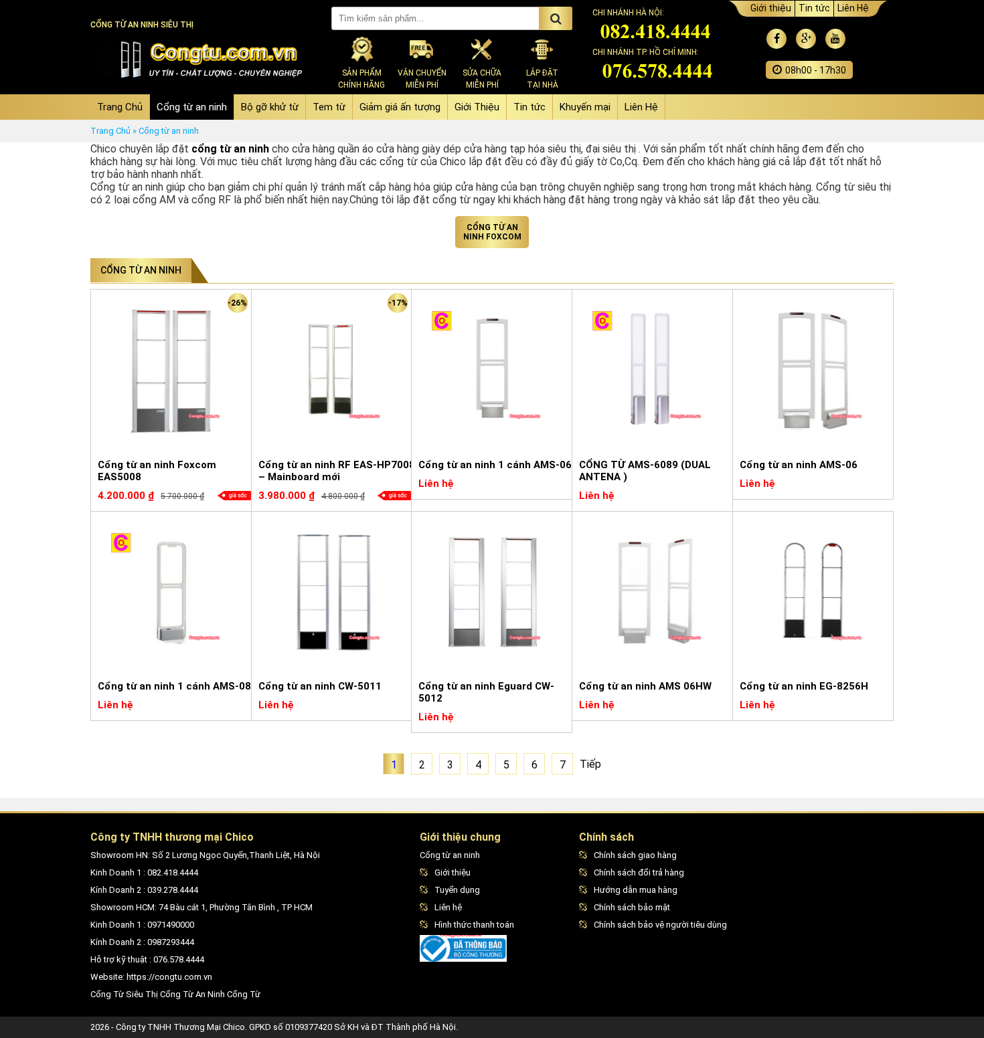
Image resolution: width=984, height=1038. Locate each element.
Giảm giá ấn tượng (399, 107)
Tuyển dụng (457, 890)
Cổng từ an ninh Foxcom (492, 232)
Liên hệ (448, 907)
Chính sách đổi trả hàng (639, 872)
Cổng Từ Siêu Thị (124, 994)
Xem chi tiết (222, 501)
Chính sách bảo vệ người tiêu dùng (660, 925)
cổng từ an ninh (230, 148)
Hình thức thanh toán (474, 925)
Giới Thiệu (477, 107)
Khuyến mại (585, 107)
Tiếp (590, 764)
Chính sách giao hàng (635, 855)
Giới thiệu (770, 8)
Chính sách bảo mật (632, 907)
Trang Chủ (120, 107)
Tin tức (814, 8)
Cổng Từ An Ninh (192, 994)
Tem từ (329, 107)
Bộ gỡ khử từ (270, 107)
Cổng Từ (243, 994)
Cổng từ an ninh (192, 107)
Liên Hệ (853, 8)
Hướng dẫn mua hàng (635, 890)
